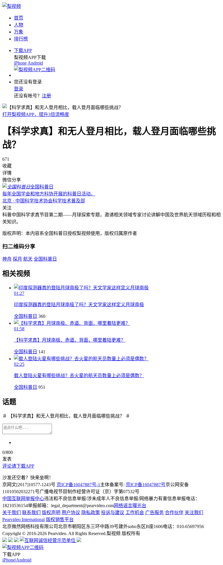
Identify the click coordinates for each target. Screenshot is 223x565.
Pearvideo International (23, 519)
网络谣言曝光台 (130, 505)
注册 (46, 95)
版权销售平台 (60, 519)
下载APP (23, 50)
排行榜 (21, 38)
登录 (18, 88)
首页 (18, 17)
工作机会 (134, 512)
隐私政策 (90, 512)
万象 (18, 31)
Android (35, 62)
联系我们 (31, 512)
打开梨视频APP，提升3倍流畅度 (35, 114)
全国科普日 (25, 316)
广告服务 (154, 512)
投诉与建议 (112, 512)
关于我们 (11, 512)
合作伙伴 (174, 512)
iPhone (20, 62)
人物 (18, 24)
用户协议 (71, 512)
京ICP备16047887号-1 (78, 484)
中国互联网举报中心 (23, 498)
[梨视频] (11, 6)
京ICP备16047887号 (146, 484)
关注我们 (194, 512)
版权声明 (51, 512)
